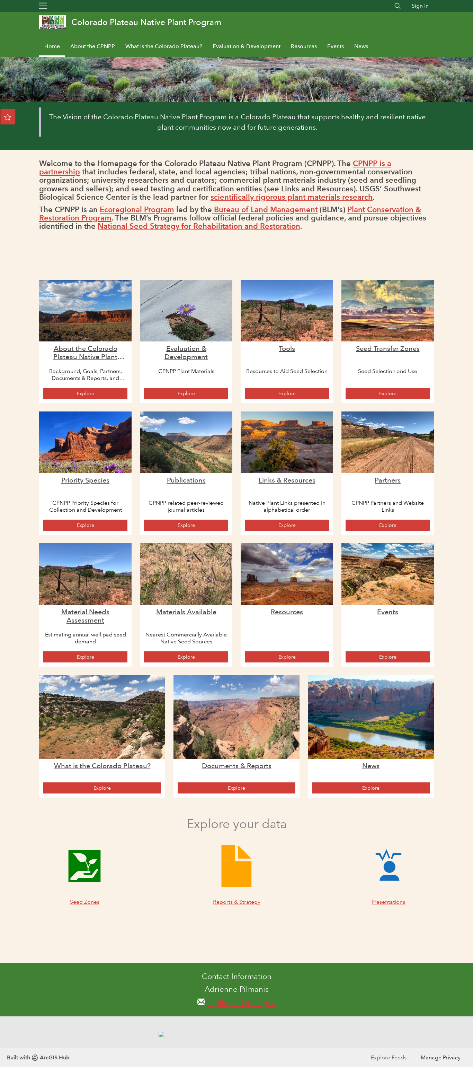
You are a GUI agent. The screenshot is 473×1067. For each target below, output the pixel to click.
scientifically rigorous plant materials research (292, 197)
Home (52, 46)
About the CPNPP (92, 46)
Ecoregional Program (137, 209)
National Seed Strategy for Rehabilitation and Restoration (199, 226)
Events (335, 46)
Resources (304, 46)
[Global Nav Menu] (43, 6)
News (361, 46)
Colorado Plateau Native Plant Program (146, 22)
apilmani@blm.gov (242, 1002)
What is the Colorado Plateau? (163, 46)
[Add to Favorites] (7, 116)
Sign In (420, 5)
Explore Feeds (389, 1057)
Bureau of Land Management (265, 209)
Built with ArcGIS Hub (38, 1057)
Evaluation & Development (246, 46)
